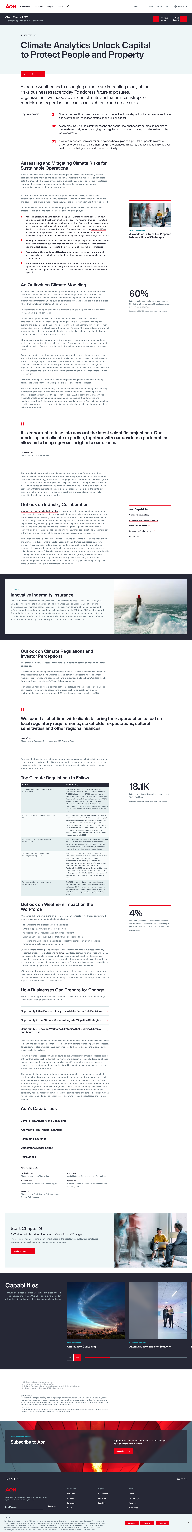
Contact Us (138, 6)
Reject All (147, 1523)
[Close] (188, 1522)
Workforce (133, 1507)
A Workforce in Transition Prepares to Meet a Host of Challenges (150, 235)
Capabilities (25, 6)
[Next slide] (77, 1357)
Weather (132, 1503)
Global (182, 6)
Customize (131, 1523)
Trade (131, 1493)
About (60, 6)
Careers (150, 6)
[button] (23, 1251)
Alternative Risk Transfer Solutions (150, 1346)
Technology (134, 1498)
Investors (159, 6)
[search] (68, 6)
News (167, 6)
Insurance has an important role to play (39, 511)
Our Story (71, 1493)
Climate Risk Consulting (81, 1346)
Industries (39, 6)
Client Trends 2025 (16, 17)
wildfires (60, 952)
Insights (50, 6)
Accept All (162, 1523)
